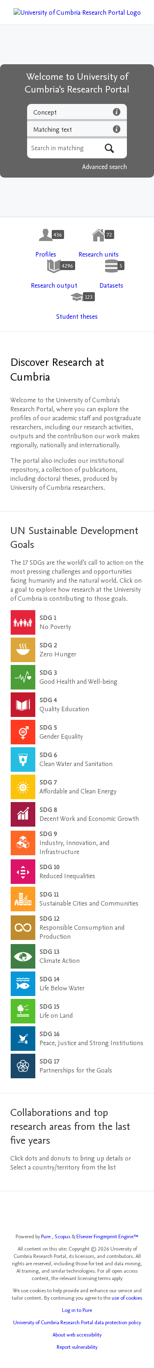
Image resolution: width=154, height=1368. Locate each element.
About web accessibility (77, 1335)
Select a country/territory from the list (63, 1167)
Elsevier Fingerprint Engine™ (107, 1236)
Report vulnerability (77, 1347)
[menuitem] (45, 243)
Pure (46, 1236)
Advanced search (104, 166)
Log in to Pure (77, 1310)
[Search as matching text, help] (117, 128)
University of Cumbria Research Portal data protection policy (77, 1322)
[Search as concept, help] (117, 111)
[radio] (77, 112)
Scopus (63, 1236)
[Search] (109, 148)
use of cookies (127, 1298)
